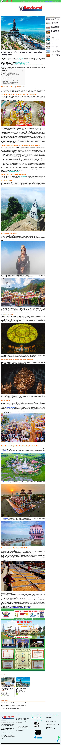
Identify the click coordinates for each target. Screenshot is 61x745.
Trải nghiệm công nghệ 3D (6, 79)
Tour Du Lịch (28, 1)
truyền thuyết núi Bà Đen (7, 127)
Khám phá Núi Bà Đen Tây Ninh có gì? (7, 75)
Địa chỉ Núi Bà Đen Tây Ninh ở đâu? (6, 72)
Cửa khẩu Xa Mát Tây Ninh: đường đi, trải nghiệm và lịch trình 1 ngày (13, 705)
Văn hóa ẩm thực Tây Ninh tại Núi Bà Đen (7, 83)
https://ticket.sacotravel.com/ (19, 63)
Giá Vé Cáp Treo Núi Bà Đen (13, 171)
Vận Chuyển (33, 1)
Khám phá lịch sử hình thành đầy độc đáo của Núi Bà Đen (10, 74)
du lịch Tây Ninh (22, 176)
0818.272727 (21, 722)
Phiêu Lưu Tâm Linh (5, 81)
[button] (23, 71)
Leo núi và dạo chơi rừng (6, 76)
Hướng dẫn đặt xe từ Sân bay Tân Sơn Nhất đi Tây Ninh (11, 708)
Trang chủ (22, 1)
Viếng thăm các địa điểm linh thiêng (7, 77)
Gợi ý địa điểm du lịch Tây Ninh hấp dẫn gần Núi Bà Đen (10, 82)
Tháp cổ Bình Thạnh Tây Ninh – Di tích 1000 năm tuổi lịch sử (12, 706)
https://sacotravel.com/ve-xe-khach (22, 62)
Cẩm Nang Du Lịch (48, 1)
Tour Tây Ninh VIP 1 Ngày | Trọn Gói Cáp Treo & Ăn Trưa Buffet (7, 689)
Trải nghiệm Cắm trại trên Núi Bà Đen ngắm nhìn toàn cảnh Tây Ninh (13, 702)
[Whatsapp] (59, 737)
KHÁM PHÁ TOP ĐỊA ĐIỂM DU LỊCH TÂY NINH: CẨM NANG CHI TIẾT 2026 (16, 704)
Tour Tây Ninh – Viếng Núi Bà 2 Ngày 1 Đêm (22, 689)
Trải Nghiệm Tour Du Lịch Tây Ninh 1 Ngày (15, 443)
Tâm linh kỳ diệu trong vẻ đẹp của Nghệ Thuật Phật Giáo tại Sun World (13, 80)
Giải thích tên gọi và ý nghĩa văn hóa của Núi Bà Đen (9, 73)
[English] (57, 1)
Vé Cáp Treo (41, 1)
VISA (37, 1)
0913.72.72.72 (6, 738)
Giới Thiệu (54, 1)
